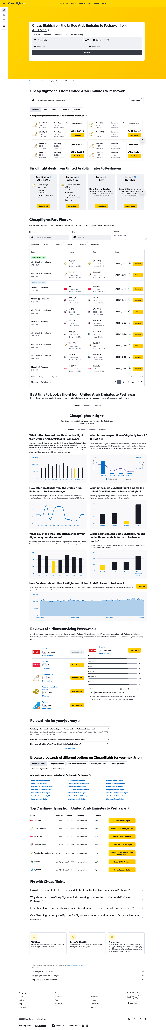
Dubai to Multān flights (114, 786)
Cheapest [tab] (35, 109)
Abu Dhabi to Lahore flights (41, 789)
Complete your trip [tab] (57, 763)
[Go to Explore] (4, 20)
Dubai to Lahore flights (76, 780)
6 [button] (138, 382)
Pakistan (43, 81)
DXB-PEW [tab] (97, 405)
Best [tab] (45, 109)
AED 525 (39, 30)
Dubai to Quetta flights (39, 799)
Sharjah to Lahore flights (77, 786)
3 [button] (128, 382)
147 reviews (46, 709)
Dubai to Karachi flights (114, 780)
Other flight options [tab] (118, 763)
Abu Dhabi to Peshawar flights (117, 793)
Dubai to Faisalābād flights (40, 793)
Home (31, 81)
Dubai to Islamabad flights (40, 780)
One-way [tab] (77, 109)
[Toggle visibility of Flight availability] (112, 479)
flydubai (45, 702)
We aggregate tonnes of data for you (45, 976)
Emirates (45, 649)
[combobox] (36, 35)
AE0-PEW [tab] (71, 429)
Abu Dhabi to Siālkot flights (116, 796)
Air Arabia (45, 661)
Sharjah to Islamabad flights (78, 783)
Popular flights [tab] (58, 769)
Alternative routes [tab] (38, 763)
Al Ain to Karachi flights (76, 799)
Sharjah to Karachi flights (115, 789)
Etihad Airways (47, 674)
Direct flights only (77, 35)
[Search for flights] (4, 10)
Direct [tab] (54, 109)
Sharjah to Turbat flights (115, 799)
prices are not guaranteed (75, 965)
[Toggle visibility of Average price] (125, 479)
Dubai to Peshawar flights (115, 783)
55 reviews (46, 668)
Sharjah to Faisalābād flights (78, 796)
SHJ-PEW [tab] (87, 405)
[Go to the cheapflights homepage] (16, 3)
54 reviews (46, 696)
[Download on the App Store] (133, 1003)
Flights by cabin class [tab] (98, 763)
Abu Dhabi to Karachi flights (78, 789)
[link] (43, 206)
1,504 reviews (47, 681)
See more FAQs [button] (69, 749)
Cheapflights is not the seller (42, 971)
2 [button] (123, 382)
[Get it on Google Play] (133, 997)
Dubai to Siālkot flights (39, 783)
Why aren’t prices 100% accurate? (45, 980)
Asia (37, 81)
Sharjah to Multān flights (77, 793)
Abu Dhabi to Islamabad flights (42, 786)
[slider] (145, 238)
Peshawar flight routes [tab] (40, 769)
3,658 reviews (47, 655)
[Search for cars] (4, 15)
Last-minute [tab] (65, 109)
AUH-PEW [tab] (76, 405)
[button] (3, 3)
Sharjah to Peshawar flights (40, 796)
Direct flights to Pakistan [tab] (77, 763)
